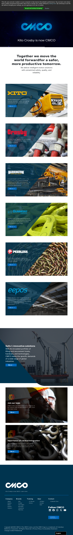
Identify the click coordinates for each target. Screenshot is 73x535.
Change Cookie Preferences (13, 530)
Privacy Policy (37, 529)
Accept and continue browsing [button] (33, 8)
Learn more (24, 491)
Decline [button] (47, 8)
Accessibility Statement (49, 529)
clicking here (52, 3)
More (11, 106)
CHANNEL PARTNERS (53, 517)
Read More (36, 44)
